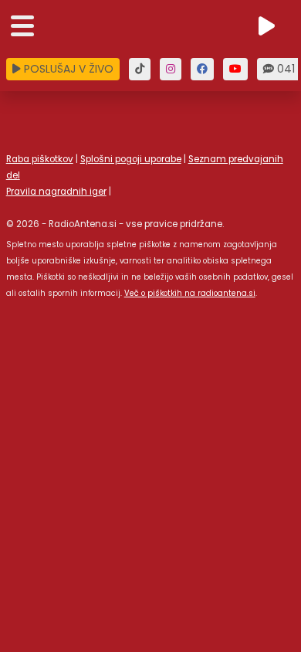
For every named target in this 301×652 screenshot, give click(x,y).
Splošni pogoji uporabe (130, 159)
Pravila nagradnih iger (56, 191)
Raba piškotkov (39, 159)
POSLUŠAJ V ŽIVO (67, 68)
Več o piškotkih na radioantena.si (189, 293)
